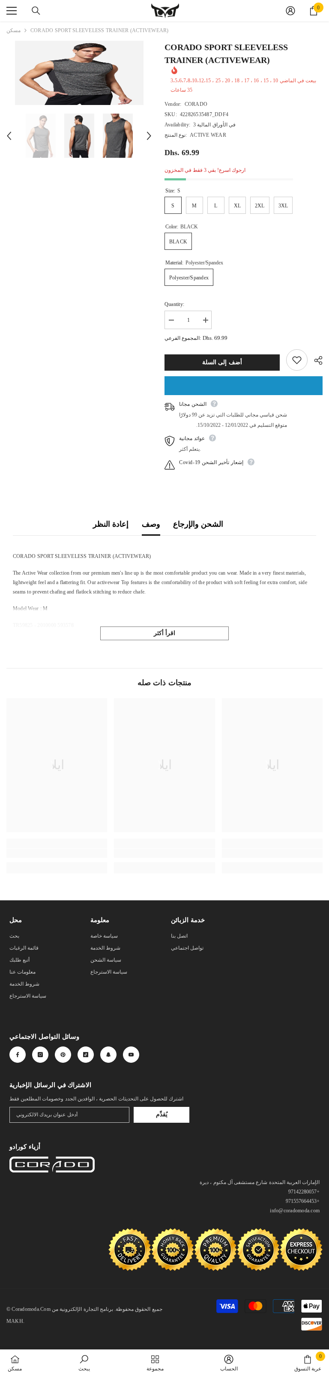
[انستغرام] (40, 1054)
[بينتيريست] (63, 1054)
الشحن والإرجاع (198, 524)
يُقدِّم (161, 1114)
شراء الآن (243, 385)
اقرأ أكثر (165, 633)
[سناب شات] (108, 1054)
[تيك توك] (86, 1054)
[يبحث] (36, 11)
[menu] (11, 11)
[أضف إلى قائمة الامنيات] (297, 360)
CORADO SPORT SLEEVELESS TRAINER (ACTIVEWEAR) (226, 53)
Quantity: (174, 304)
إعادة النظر (111, 524)
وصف (151, 524)
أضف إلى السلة (222, 362)
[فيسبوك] (17, 1054)
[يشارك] (315, 360)
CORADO (196, 104)
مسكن (13, 30)
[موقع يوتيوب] (131, 1054)
